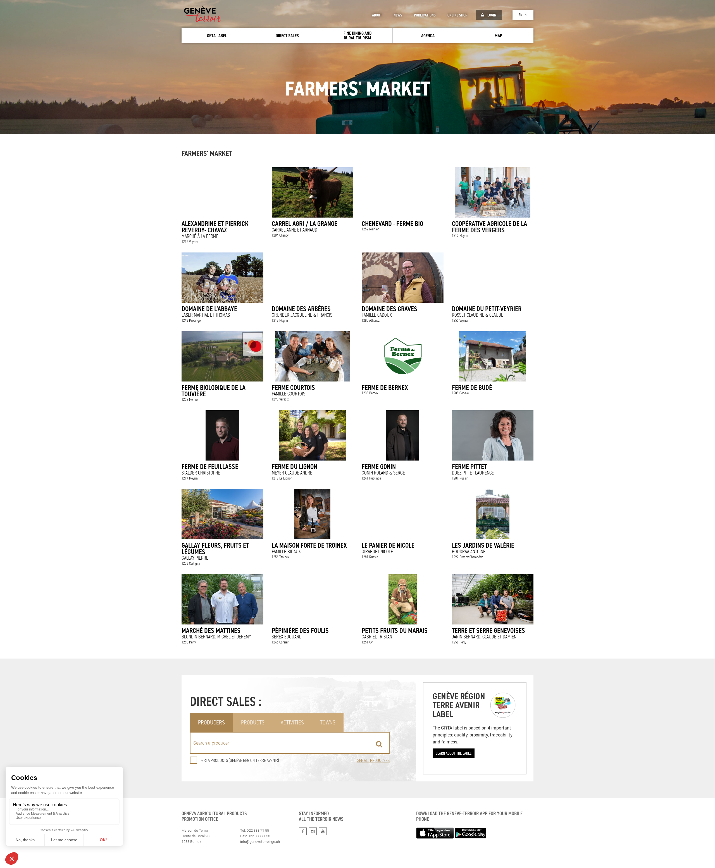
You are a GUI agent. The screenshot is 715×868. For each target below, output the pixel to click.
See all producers (373, 760)
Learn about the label (453, 753)
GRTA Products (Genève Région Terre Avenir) (240, 760)
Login (491, 15)
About (377, 15)
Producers (211, 722)
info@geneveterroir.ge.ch (260, 841)
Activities (292, 722)
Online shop (457, 15)
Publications (425, 15)
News (398, 15)
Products (252, 722)
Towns (327, 722)
